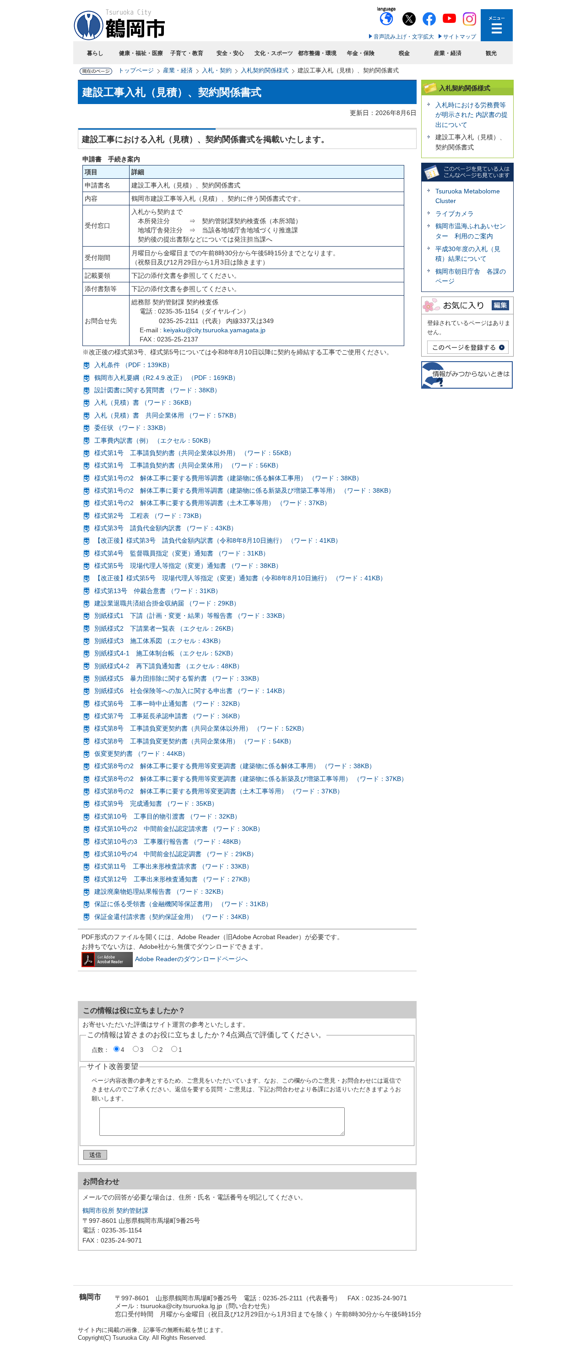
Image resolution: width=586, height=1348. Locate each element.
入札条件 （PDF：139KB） (133, 365)
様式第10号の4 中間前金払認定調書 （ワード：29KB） (175, 854)
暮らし (95, 53)
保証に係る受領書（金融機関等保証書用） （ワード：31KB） (183, 904)
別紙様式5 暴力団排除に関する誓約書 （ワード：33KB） (178, 678)
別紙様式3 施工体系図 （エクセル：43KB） (159, 640)
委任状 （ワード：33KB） (131, 427)
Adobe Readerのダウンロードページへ (191, 959)
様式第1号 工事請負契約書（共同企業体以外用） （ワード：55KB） (194, 453)
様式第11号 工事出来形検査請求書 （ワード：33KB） (173, 866)
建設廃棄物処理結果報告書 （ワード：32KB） (160, 891)
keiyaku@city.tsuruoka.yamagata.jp (214, 330)
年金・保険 (360, 53)
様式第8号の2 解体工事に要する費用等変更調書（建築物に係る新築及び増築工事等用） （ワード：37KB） (250, 778)
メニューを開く (497, 25)
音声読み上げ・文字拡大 (404, 36)
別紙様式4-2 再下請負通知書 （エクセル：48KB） (168, 666)
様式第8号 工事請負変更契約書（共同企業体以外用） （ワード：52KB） (201, 728)
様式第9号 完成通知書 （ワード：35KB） (156, 803)
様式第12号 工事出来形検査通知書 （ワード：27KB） (174, 879)
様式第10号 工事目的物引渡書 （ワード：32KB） (167, 816)
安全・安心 (230, 53)
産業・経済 (447, 53)
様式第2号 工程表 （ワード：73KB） (149, 515)
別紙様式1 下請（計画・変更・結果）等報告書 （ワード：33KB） (191, 615)
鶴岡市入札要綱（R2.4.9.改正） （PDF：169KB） (166, 377)
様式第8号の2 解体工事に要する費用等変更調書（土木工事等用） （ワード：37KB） (218, 791)
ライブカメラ (454, 213)
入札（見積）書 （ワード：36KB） (144, 402)
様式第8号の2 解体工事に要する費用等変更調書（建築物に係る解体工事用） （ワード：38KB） (234, 766)
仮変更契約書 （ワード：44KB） (141, 753)
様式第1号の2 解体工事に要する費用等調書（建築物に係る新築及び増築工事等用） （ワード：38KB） (244, 490)
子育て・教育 (186, 53)
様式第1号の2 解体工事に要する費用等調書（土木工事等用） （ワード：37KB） (212, 502)
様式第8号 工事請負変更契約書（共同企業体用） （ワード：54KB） (194, 741)
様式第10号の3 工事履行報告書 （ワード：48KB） (169, 841)
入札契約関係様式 (264, 70)
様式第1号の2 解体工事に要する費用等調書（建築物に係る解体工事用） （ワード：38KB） (228, 478)
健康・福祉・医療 (141, 53)
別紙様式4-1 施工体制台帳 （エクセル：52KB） (165, 653)
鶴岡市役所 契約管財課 (115, 1210)
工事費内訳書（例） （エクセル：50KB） (154, 440)
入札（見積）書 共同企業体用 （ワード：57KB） (167, 415)
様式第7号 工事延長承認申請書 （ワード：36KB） (169, 716)
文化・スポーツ (274, 53)
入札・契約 (217, 70)
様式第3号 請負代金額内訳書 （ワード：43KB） (165, 528)
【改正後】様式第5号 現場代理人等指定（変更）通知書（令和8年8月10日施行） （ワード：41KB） (240, 578)
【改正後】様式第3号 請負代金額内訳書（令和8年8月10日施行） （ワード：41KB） (218, 540)
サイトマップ (459, 36)
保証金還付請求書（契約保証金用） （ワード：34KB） (173, 916)
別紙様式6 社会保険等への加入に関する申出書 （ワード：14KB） (191, 690)
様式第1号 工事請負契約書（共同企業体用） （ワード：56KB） (188, 465)
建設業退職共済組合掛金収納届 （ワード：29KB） (167, 603)
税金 (404, 53)
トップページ (136, 70)
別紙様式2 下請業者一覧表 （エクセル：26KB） (165, 628)
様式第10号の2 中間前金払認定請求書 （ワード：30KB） (179, 828)
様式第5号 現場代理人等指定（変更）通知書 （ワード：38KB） (188, 565)
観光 (491, 53)
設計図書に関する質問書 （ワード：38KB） (157, 390)
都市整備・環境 (317, 53)
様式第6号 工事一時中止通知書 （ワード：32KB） (169, 703)
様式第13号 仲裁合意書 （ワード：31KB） (158, 590)
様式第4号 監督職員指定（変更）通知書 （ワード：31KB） (181, 553)
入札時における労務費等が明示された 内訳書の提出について (471, 114)
